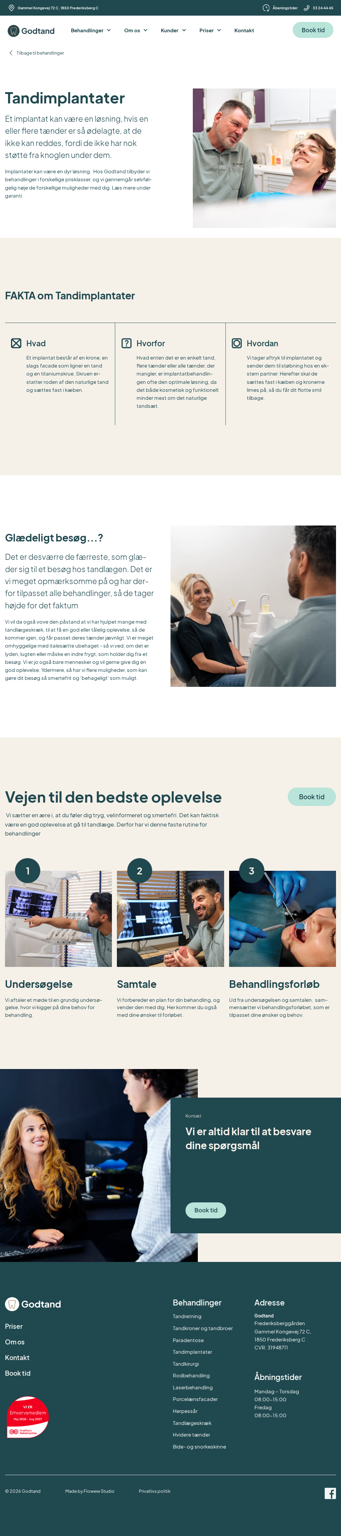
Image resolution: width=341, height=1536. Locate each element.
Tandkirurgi (186, 1363)
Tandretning (187, 1316)
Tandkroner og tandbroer (203, 1328)
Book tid (313, 30)
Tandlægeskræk (192, 1423)
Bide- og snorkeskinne (199, 1446)
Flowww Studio (99, 1491)
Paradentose (188, 1340)
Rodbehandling (191, 1375)
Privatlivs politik (154, 1491)
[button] (91, 30)
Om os (15, 1342)
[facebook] (330, 1494)
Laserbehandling (193, 1387)
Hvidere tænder (191, 1434)
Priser (14, 1326)
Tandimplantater (192, 1351)
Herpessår (185, 1411)
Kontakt (17, 1357)
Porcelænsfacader (195, 1399)
